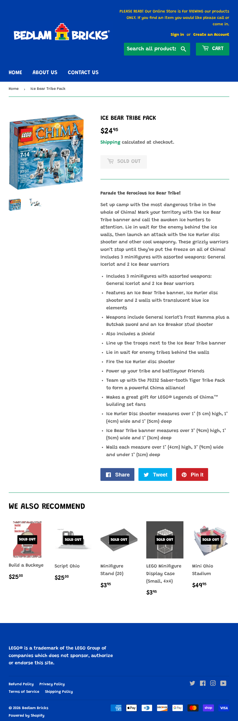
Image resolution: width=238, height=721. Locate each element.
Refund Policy (21, 684)
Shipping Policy (59, 692)
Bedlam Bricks (35, 708)
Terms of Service (24, 692)
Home (15, 73)
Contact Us (83, 73)
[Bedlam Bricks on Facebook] (203, 684)
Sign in (177, 35)
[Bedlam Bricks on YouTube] (223, 684)
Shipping (110, 142)
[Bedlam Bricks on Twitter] (192, 684)
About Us (45, 73)
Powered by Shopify (26, 716)
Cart (216, 48)
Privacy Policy (52, 684)
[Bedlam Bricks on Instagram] (213, 684)
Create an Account (211, 35)
